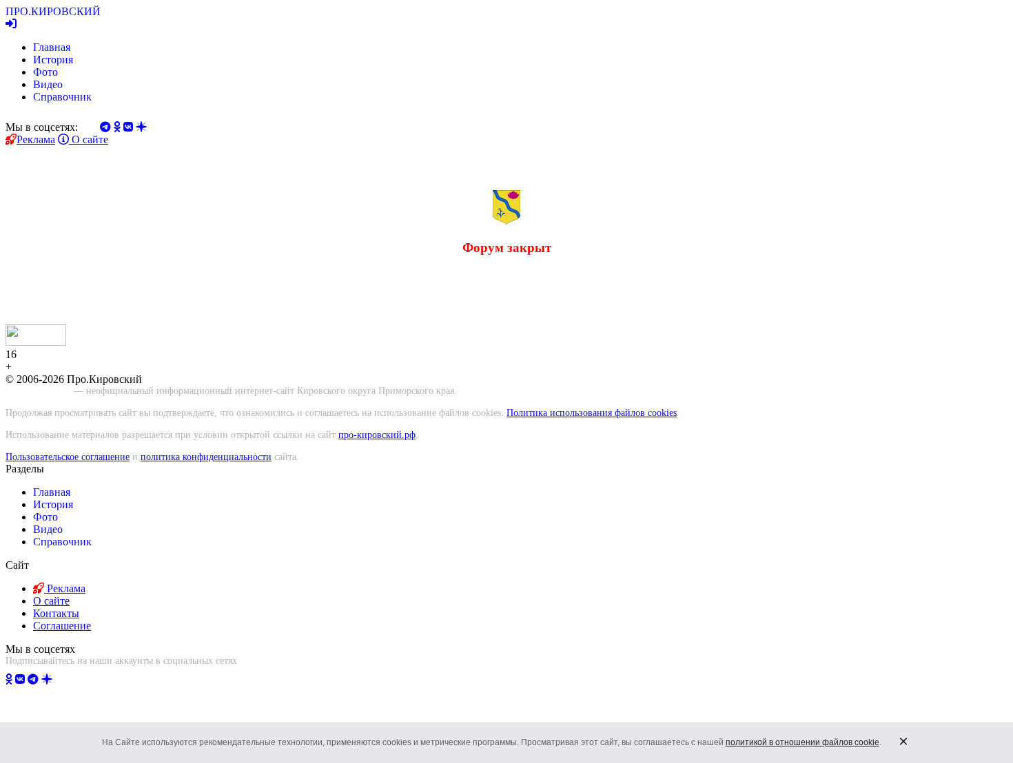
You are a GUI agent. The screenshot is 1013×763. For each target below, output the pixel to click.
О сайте (88, 139)
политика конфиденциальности (206, 457)
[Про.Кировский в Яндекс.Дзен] (46, 679)
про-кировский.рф (377, 435)
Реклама (36, 139)
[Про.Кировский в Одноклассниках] (9, 679)
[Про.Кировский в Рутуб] (63, 679)
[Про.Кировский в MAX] (83, 679)
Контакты (56, 613)
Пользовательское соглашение (68, 457)
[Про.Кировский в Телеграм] (33, 679)
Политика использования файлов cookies (591, 413)
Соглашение (62, 625)
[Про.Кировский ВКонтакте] (20, 679)
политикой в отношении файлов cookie (802, 742)
